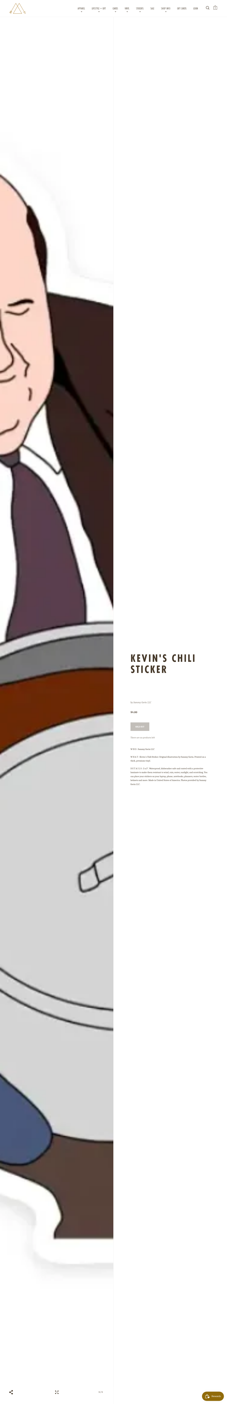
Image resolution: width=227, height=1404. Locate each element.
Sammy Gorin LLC (142, 702)
